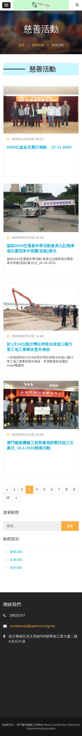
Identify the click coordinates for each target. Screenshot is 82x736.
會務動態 (38, 45)
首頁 (21, 45)
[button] (6, 5)
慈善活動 (16, 567)
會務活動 (16, 551)
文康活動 (16, 559)
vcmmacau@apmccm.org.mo (32, 626)
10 (8, 498)
